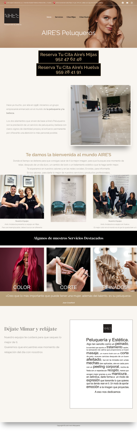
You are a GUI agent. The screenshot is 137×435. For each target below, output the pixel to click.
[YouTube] (127, 3)
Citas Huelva (84, 17)
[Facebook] (123, 3)
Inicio (49, 17)
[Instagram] (132, 3)
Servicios (59, 17)
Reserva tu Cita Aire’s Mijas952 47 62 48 (68, 57)
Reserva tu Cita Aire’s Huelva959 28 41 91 (68, 69)
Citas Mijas (71, 17)
